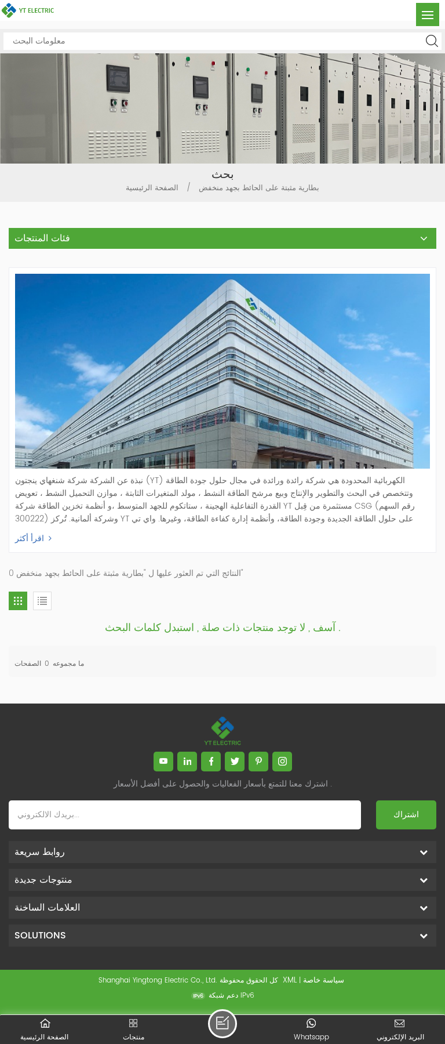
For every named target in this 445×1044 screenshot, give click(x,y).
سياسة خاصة (323, 980)
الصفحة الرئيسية (152, 188)
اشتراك (406, 814)
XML (290, 980)
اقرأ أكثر (29, 538)
